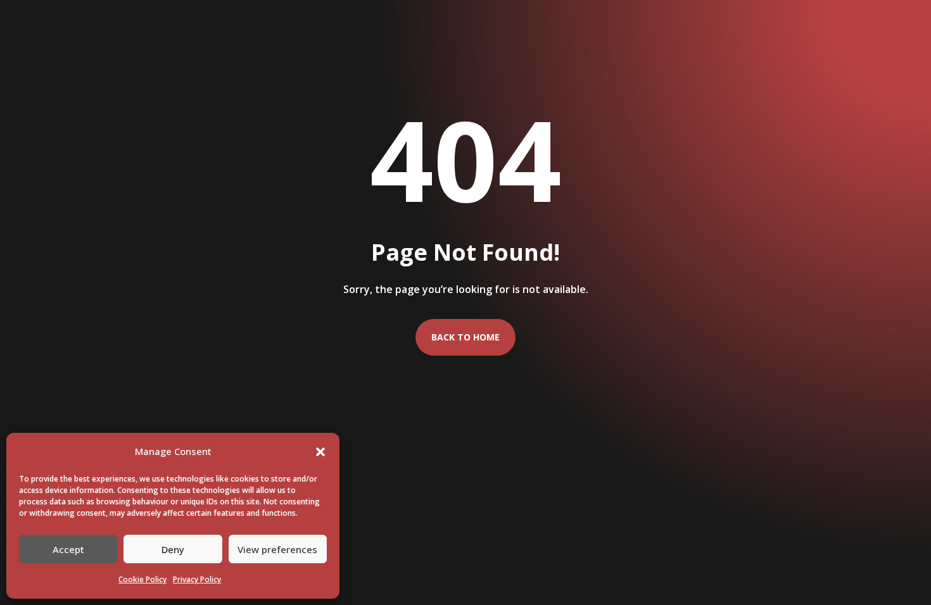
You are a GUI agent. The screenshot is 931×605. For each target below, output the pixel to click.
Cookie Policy (142, 579)
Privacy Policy (197, 579)
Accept (68, 549)
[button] (320, 452)
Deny (173, 549)
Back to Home (465, 337)
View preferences (277, 549)
